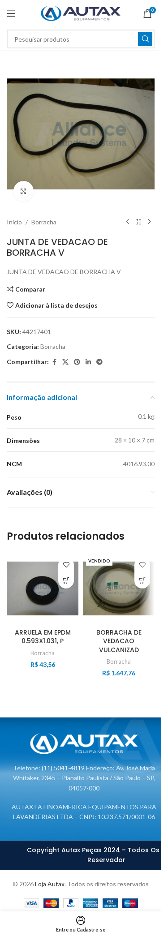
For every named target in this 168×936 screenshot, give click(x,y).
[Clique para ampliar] (23, 191)
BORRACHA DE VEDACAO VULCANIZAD (119, 641)
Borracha (43, 222)
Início (14, 222)
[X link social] (65, 362)
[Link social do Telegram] (99, 362)
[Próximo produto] (149, 222)
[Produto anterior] (127, 222)
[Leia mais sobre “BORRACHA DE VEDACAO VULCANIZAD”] (142, 580)
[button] (66, 580)
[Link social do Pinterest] (77, 362)
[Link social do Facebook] (54, 362)
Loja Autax (50, 884)
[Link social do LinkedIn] (88, 362)
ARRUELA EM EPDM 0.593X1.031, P (43, 637)
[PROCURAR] (145, 39)
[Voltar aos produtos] (138, 222)
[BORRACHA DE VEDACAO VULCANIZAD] (119, 588)
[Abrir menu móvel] (11, 13)
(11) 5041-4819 (63, 768)
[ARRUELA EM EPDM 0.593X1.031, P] (42, 588)
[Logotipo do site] (81, 13)
